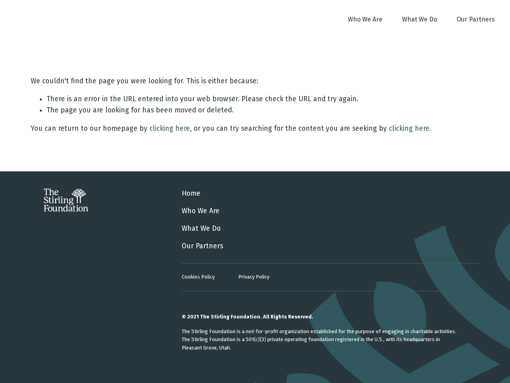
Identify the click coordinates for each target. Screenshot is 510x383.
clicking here (169, 128)
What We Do (419, 19)
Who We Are (365, 19)
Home (191, 193)
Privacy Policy (253, 277)
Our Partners (476, 19)
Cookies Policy (198, 277)
